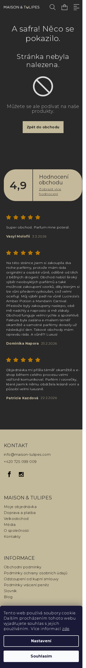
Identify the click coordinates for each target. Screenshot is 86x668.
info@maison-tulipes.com (27, 454)
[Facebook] (9, 474)
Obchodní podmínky (23, 567)
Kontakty (12, 536)
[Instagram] (21, 474)
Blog (8, 597)
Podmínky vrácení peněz (26, 585)
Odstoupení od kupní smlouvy (31, 579)
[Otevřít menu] (76, 7)
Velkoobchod (16, 518)
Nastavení (41, 641)
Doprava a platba (20, 512)
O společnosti (16, 530)
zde (65, 629)
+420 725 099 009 (20, 461)
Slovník (10, 591)
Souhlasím (41, 656)
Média (10, 524)
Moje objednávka (20, 506)
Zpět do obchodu (43, 127)
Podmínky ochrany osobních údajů (35, 573)
